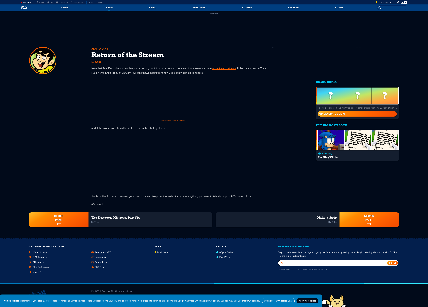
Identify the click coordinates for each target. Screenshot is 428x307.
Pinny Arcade (78, 2)
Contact (100, 2)
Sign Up (388, 2)
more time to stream (224, 68)
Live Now (27, 2)
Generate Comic (334, 114)
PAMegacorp (39, 262)
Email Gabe (162, 252)
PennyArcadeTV (103, 252)
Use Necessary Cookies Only (278, 300)
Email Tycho (225, 257)
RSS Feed (100, 267)
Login (380, 2)
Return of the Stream (127, 55)
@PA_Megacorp (40, 257)
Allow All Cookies (307, 300)
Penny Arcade (102, 262)
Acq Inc (42, 2)
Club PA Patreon (41, 267)
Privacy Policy (321, 269)
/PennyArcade (40, 252)
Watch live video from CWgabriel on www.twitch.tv (172, 120)
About (91, 2)
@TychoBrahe (226, 252)
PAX (51, 2)
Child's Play (63, 2)
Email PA (37, 272)
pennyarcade (101, 257)
